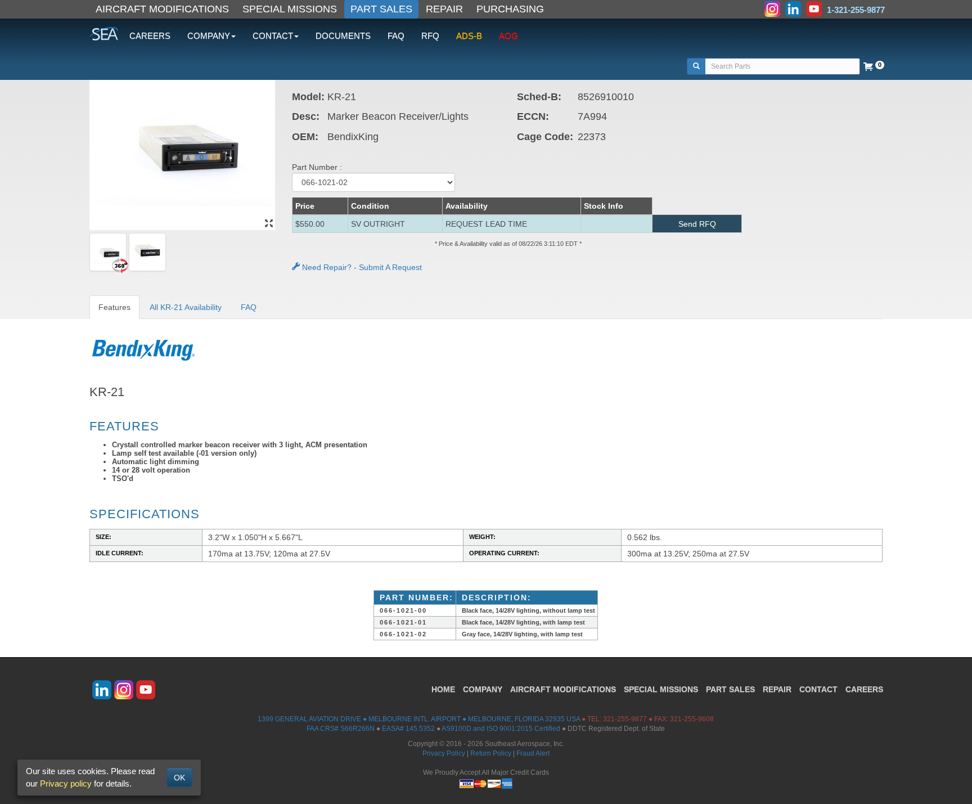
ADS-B (469, 36)
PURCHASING (510, 9)
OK (179, 777)
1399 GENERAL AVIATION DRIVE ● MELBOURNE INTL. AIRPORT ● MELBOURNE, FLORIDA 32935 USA (419, 719)
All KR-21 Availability (186, 307)
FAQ (396, 36)
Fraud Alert (533, 753)
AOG (508, 36)
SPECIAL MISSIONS (289, 9)
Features (114, 307)
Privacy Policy (443, 753)
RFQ (430, 36)
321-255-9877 (625, 719)
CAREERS (149, 36)
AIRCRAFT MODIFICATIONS (162, 9)
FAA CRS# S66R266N (341, 729)
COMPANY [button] (208, 36)
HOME (443, 689)
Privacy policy (66, 783)
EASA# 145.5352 (408, 729)
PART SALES (381, 9)
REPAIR (444, 9)
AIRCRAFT (563, 689)
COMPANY (482, 689)
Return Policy (490, 753)
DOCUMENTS (343, 36)
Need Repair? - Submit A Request (361, 267)
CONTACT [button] (273, 36)
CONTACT (818, 689)
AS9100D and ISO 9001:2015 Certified (501, 729)
